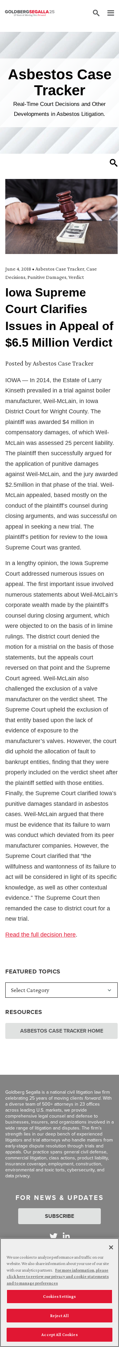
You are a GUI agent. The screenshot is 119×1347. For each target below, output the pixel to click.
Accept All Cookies (59, 1334)
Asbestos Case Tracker (59, 269)
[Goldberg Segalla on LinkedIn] (66, 1236)
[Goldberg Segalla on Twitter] (54, 1236)
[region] (59, 1292)
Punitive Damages (46, 277)
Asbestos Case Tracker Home (61, 1031)
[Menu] (107, 13)
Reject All (59, 1315)
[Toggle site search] (96, 13)
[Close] (111, 1247)
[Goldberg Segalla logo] (30, 13)
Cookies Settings (59, 1296)
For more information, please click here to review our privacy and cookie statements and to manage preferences (58, 1277)
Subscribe (59, 1216)
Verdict (76, 277)
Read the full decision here (40, 934)
